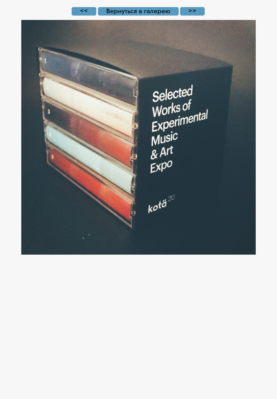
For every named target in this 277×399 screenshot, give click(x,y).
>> (192, 11)
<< (84, 11)
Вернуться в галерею (138, 11)
